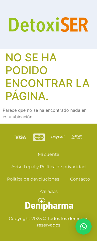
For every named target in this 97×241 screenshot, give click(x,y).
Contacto (80, 179)
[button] (83, 226)
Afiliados (49, 191)
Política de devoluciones (33, 179)
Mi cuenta (48, 154)
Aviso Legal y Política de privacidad (48, 166)
